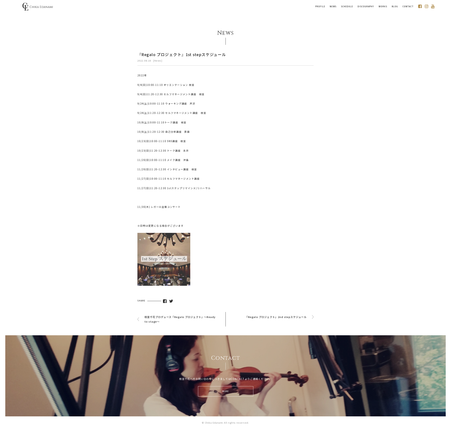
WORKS (383, 6)
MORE (225, 391)
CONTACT (408, 6)
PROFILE (320, 6)
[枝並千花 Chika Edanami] (38, 8)
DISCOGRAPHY (366, 6)
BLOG (395, 6)
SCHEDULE (347, 6)
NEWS (333, 6)
